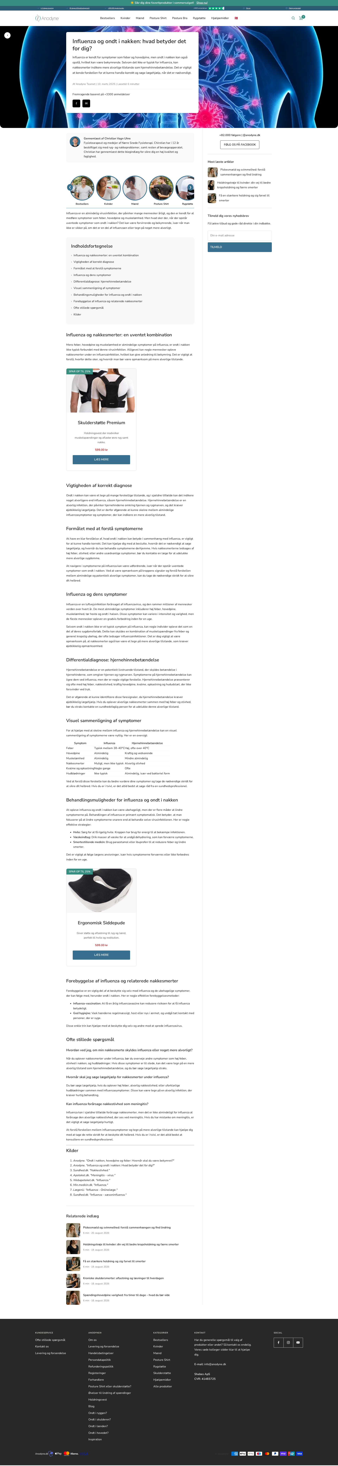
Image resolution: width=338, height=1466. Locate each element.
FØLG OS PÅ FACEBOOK (240, 145)
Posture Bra (179, 18)
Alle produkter (162, 1386)
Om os (248, 8)
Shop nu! (202, 3)
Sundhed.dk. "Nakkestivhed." (91, 1170)
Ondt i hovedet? (98, 1433)
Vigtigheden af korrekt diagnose (92, 262)
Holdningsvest (97, 1400)
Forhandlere (96, 1380)
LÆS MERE (101, 459)
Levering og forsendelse (50, 1353)
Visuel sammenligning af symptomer (95, 288)
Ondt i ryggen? (97, 1413)
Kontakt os (42, 1346)
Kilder (76, 314)
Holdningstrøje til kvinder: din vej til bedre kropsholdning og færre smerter (131, 1244)
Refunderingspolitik (100, 1367)
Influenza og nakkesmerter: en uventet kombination (105, 255)
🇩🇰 (236, 18)
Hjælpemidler (220, 18)
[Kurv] (301, 18)
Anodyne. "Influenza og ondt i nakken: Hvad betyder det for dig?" (114, 1165)
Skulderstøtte (162, 1373)
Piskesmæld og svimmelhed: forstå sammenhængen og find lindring (127, 1227)
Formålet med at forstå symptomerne (96, 268)
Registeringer (97, 1373)
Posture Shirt (158, 18)
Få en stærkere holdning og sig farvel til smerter (114, 1261)
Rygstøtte (199, 18)
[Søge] (293, 18)
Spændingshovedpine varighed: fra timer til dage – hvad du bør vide (126, 1295)
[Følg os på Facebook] (278, 1342)
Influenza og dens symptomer (91, 275)
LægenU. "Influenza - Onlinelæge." (95, 1190)
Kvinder (125, 18)
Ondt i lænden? (98, 1426)
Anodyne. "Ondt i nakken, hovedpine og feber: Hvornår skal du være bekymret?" (123, 1161)
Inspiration (95, 1439)
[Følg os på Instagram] (288, 1342)
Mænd (140, 18)
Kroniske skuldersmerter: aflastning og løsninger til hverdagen (123, 1278)
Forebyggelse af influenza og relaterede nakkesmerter (106, 301)
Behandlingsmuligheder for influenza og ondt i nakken (106, 295)
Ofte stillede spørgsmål (87, 308)
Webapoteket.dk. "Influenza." (91, 1180)
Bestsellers (107, 18)
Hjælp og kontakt (295, 8)
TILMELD (216, 247)
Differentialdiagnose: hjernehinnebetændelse (101, 282)
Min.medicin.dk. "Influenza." (90, 1185)
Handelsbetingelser (101, 1353)
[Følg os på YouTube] (298, 1342)
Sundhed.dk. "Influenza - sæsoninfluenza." (99, 1195)
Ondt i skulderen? (99, 1419)
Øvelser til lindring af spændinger (109, 1393)
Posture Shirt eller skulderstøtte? (109, 1386)
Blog (91, 1406)
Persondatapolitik (99, 1360)
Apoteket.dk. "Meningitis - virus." (94, 1175)
